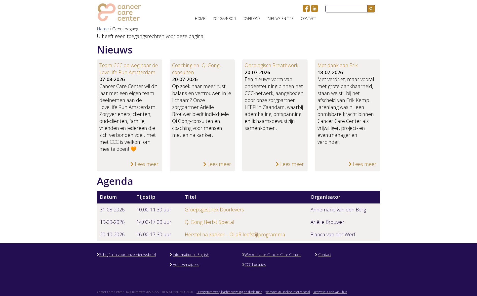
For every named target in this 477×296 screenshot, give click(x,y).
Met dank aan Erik (338, 65)
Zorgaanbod (224, 18)
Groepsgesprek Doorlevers (214, 209)
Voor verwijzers (186, 264)
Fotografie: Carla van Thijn (330, 292)
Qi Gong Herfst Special (209, 222)
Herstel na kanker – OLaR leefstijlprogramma (235, 234)
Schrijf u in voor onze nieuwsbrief (127, 254)
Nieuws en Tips (280, 18)
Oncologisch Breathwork (271, 65)
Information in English (191, 254)
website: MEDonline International (288, 292)
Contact (308, 18)
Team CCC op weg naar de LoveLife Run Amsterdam (128, 69)
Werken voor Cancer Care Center (272, 254)
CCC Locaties (255, 264)
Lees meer (146, 164)
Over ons (251, 18)
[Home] (119, 12)
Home (200, 18)
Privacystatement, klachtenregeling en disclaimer (229, 292)
